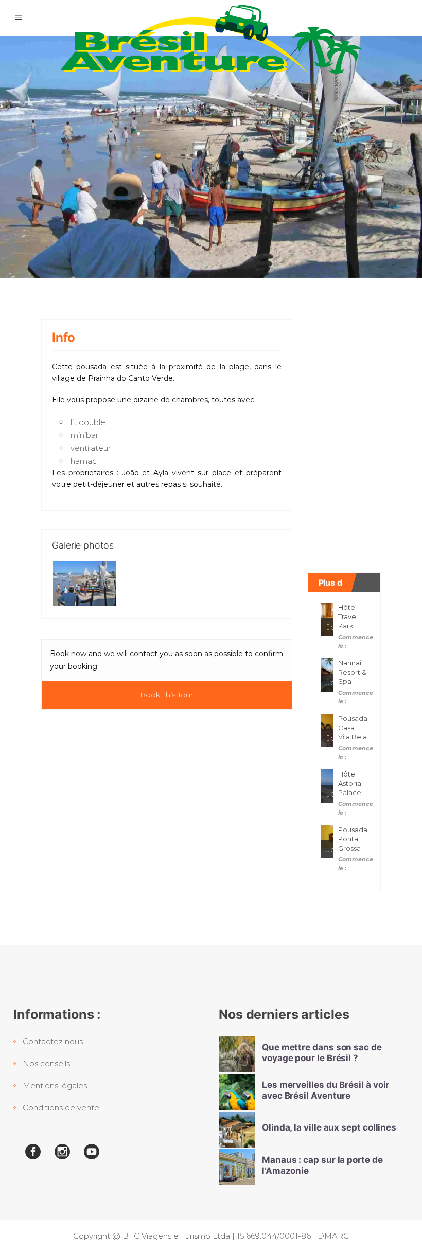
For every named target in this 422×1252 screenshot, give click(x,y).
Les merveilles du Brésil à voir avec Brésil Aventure (325, 1090)
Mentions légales (55, 1085)
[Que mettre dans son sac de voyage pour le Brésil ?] (237, 1054)
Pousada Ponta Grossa (352, 838)
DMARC (333, 1236)
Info (63, 337)
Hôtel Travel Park (348, 616)
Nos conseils (46, 1063)
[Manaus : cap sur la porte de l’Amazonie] (237, 1167)
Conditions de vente (61, 1108)
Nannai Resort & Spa (352, 672)
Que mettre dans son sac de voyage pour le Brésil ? (322, 1052)
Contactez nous (53, 1041)
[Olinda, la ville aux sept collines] (237, 1130)
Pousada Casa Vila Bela (352, 727)
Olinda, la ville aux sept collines (329, 1127)
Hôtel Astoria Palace (349, 783)
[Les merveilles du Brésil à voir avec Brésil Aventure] (237, 1092)
